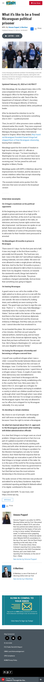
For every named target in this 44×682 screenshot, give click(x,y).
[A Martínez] (6, 571)
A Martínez (24, 27)
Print (39, 28)
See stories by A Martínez (23, 579)
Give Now (36, 3)
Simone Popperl (13, 27)
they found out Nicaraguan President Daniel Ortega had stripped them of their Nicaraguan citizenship (21, 137)
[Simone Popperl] (6, 518)
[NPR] (7, 672)
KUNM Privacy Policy (10, 660)
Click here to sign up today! (22, 621)
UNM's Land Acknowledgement (14, 651)
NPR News (7, 500)
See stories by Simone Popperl (25, 559)
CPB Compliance (9, 656)
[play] (3, 679)
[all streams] (41, 679)
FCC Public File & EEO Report (13, 647)
